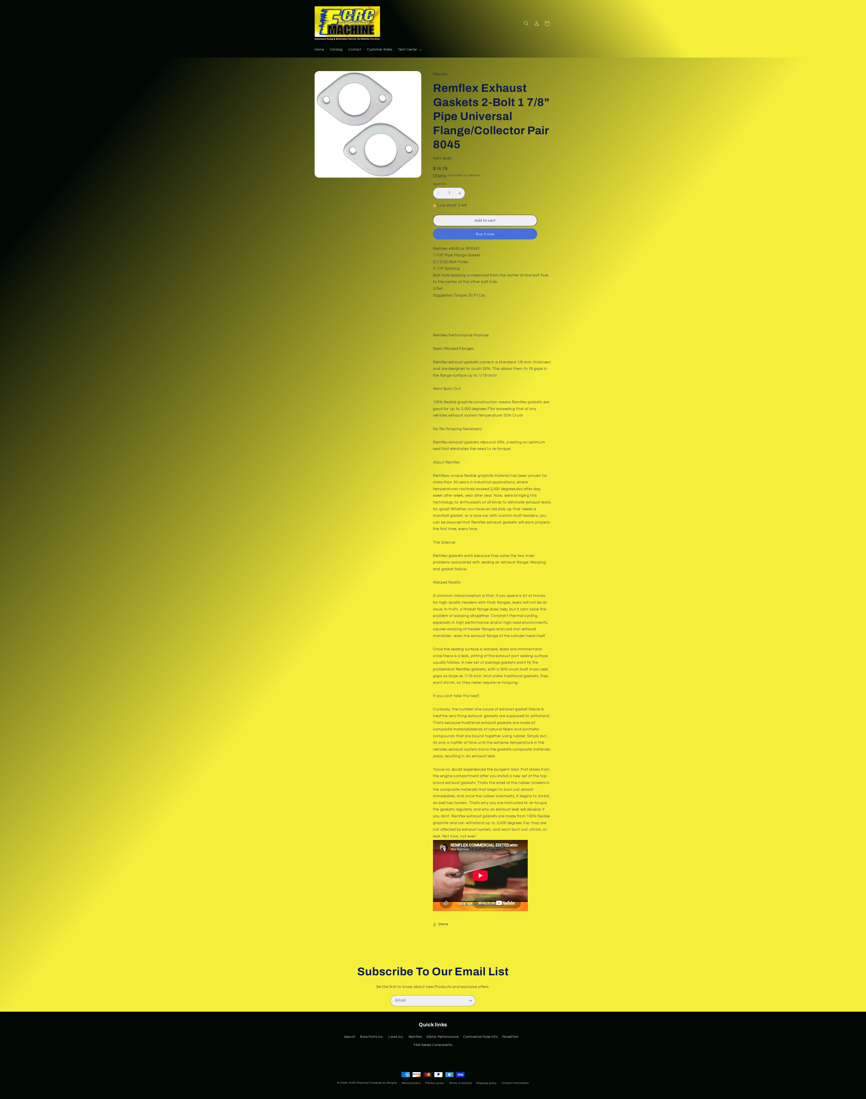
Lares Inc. (396, 1036)
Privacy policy (434, 1083)
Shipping (439, 175)
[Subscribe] (470, 1000)
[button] (409, 50)
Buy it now (485, 234)
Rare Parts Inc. (372, 1036)
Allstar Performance (442, 1036)
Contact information (515, 1083)
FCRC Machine (359, 1083)
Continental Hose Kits (480, 1036)
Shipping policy (486, 1083)
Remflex (415, 1036)
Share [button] (443, 924)
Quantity (439, 183)
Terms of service (460, 1083)
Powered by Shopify (383, 1083)
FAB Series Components (433, 1045)
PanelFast (510, 1036)
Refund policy (411, 1083)
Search (349, 1036)
